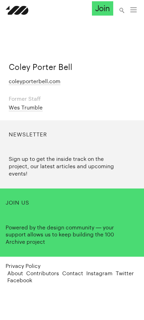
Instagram (99, 273)
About (15, 273)
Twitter (125, 273)
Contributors (42, 273)
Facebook (19, 280)
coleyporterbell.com (34, 81)
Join (102, 8)
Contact (72, 273)
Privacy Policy (23, 266)
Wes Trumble (26, 107)
